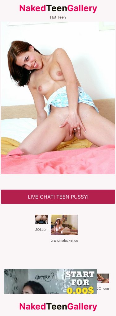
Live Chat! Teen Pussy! (58, 197)
